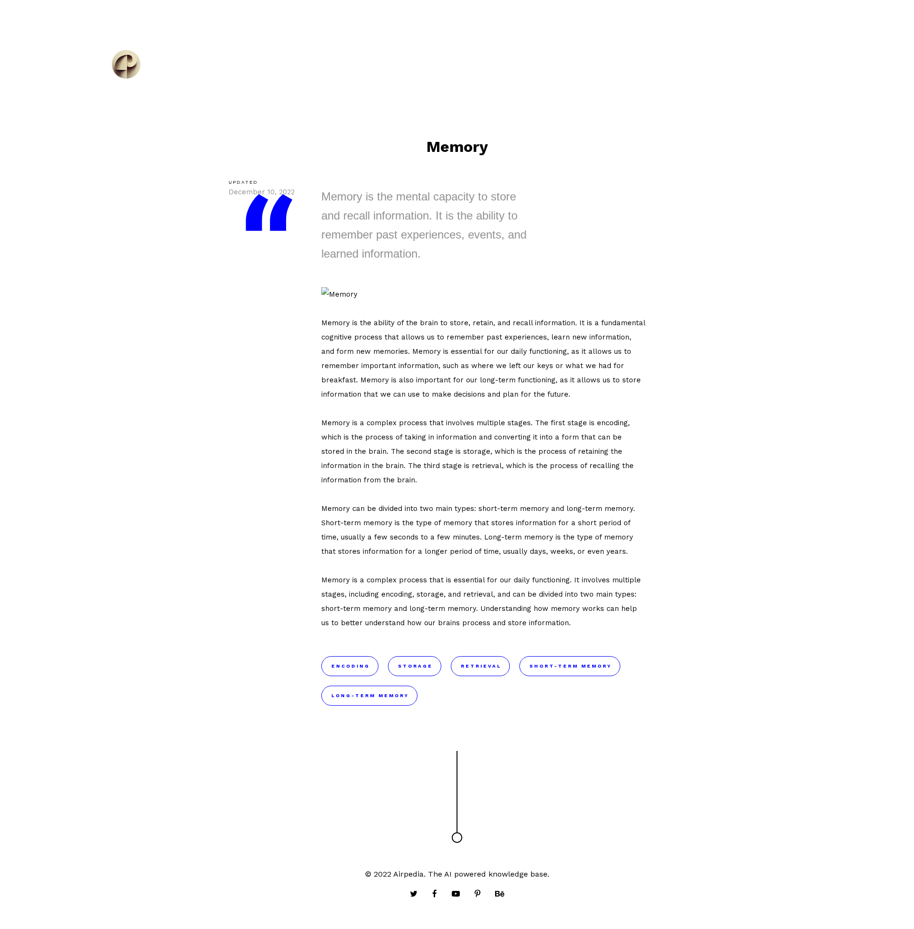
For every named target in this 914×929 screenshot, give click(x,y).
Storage (415, 666)
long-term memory (599, 508)
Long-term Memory (370, 695)
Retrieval (481, 666)
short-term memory (513, 508)
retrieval (487, 465)
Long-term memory (518, 537)
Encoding (350, 666)
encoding (612, 423)
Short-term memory (356, 523)
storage (476, 451)
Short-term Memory (570, 666)
